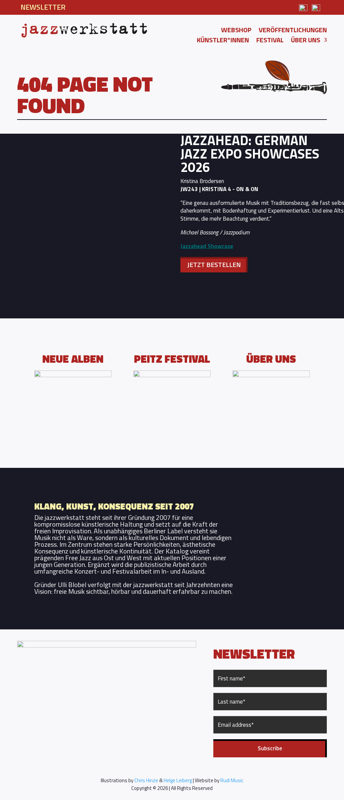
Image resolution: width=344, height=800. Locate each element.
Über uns (305, 41)
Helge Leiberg (178, 780)
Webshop (236, 31)
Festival (270, 41)
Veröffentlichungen (293, 31)
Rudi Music (231, 780)
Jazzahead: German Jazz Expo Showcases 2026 (249, 153)
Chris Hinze (146, 780)
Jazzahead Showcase (206, 246)
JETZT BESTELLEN (214, 264)
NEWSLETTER (43, 7)
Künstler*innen (223, 41)
